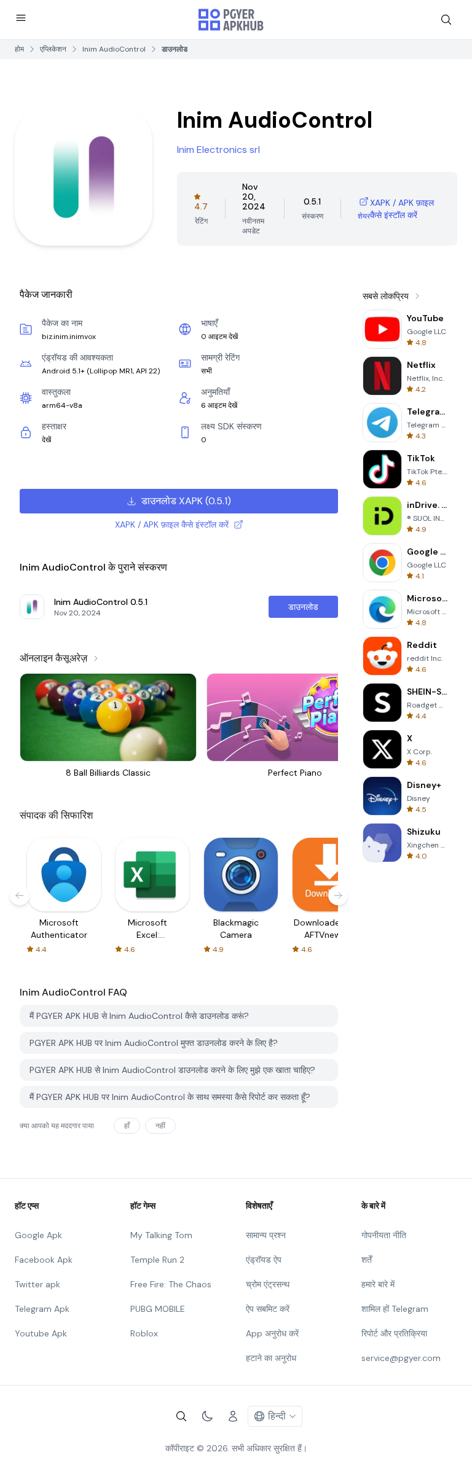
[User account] (233, 1416)
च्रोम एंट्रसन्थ (267, 1284)
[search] (446, 20)
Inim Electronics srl (218, 149)
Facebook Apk (44, 1259)
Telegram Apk (42, 1308)
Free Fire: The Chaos (170, 1284)
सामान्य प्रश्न (266, 1235)
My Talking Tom (161, 1235)
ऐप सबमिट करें (267, 1308)
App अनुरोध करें (272, 1333)
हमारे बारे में (378, 1284)
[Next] (338, 895)
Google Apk (38, 1235)
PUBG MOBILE (157, 1308)
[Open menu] (21, 18)
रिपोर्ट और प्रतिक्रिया (394, 1333)
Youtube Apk (41, 1333)
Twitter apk (37, 1284)
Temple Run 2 (157, 1259)
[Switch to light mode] (207, 1416)
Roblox (144, 1333)
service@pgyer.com (401, 1357)
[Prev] (20, 895)
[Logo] (231, 19)
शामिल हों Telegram (394, 1308)
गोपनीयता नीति (383, 1235)
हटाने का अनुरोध (271, 1357)
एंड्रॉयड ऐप (263, 1259)
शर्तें (366, 1259)
